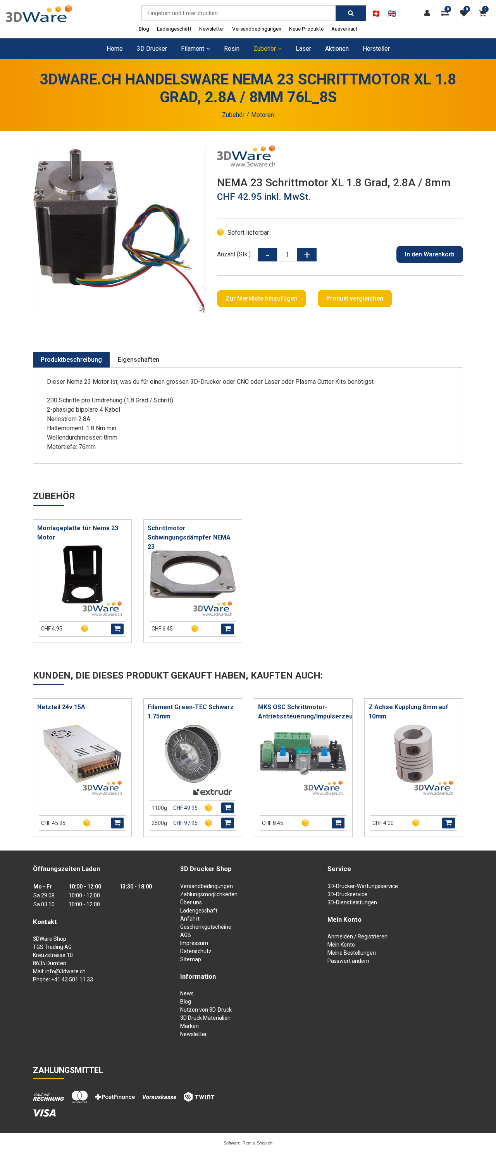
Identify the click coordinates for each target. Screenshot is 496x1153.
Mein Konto (341, 945)
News (187, 993)
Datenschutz (196, 951)
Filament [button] (192, 48)
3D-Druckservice (347, 894)
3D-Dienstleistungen (352, 902)
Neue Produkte (306, 29)
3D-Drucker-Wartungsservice (362, 886)
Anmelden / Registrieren (357, 936)
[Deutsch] (376, 13)
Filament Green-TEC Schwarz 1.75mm (191, 711)
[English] (392, 13)
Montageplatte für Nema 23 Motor (77, 532)
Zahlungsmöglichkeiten (209, 894)
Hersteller (376, 48)
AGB (185, 935)
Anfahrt (190, 919)
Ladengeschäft (174, 29)
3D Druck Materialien (205, 1018)
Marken (189, 1026)
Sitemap (190, 959)
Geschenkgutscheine (205, 927)
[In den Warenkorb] (117, 629)
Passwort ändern (348, 961)
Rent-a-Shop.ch (257, 1143)
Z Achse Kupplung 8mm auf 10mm (408, 711)
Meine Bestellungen (351, 953)
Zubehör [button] (264, 48)
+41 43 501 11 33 (72, 979)
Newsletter (211, 29)
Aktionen (337, 48)
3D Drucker (152, 48)
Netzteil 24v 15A (61, 707)
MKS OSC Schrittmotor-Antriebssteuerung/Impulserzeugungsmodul (305, 711)
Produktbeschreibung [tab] (71, 359)
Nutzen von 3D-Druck (206, 1010)
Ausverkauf (344, 29)
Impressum (194, 943)
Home (115, 48)
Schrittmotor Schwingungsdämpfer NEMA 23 (189, 537)
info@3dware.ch (65, 971)
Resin (231, 48)
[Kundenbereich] (429, 13)
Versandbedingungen (256, 29)
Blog (144, 29)
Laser (303, 48)
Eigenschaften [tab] (138, 359)
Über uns (191, 902)
